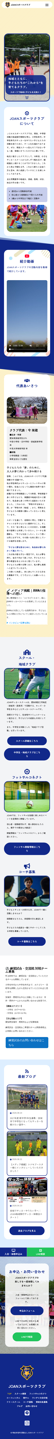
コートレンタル (13, 1398)
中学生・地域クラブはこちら (27, 754)
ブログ (20, 1406)
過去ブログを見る (27, 1230)
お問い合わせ (31, 1406)
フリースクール (13, 1402)
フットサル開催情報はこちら (27, 848)
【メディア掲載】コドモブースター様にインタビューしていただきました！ (26, 1168)
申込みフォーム (27, 1310)
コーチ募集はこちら (27, 941)
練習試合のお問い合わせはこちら (26, 1042)
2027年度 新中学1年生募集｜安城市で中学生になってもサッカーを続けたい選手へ (26, 1121)
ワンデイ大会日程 (39, 1398)
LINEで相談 (27, 1336)
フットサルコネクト (38, 1394)
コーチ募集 (28, 1402)
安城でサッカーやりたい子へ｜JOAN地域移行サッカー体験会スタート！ (26, 1214)
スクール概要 (20, 1394)
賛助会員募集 (41, 1402)
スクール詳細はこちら (27, 740)
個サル (26, 1398)
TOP (9, 1394)
